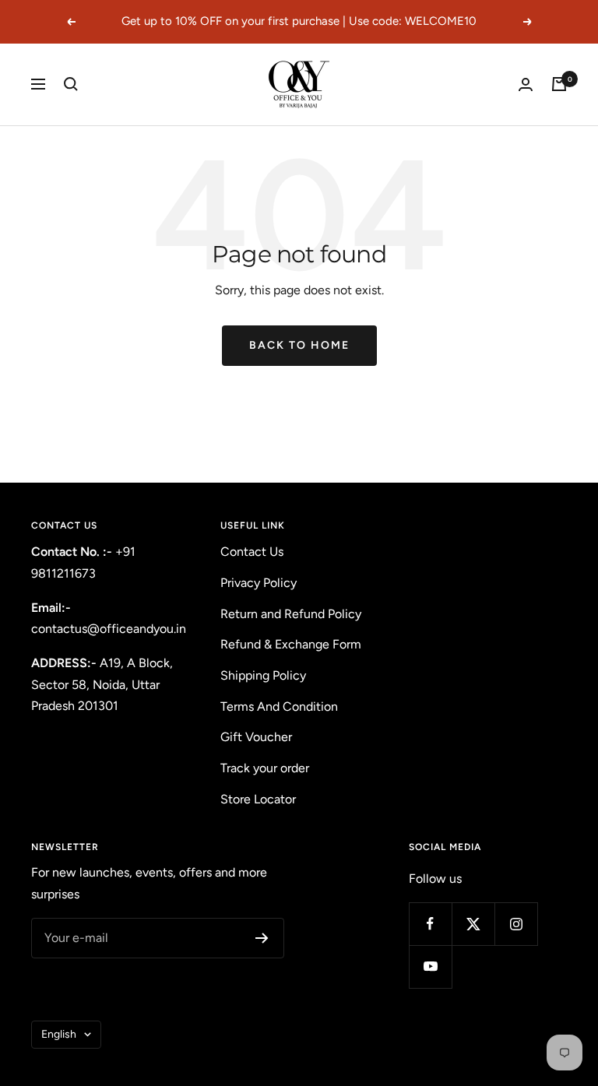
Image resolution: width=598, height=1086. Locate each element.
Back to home (299, 345)
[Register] (262, 938)
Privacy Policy (258, 582)
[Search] (71, 84)
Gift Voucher (256, 736)
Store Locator (258, 799)
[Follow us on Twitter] (473, 923)
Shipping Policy (263, 675)
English (58, 1034)
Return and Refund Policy (290, 613)
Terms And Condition (279, 706)
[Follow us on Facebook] (430, 923)
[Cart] (559, 84)
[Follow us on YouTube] (430, 966)
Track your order (264, 768)
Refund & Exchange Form (290, 644)
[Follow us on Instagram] (515, 923)
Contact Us (251, 551)
